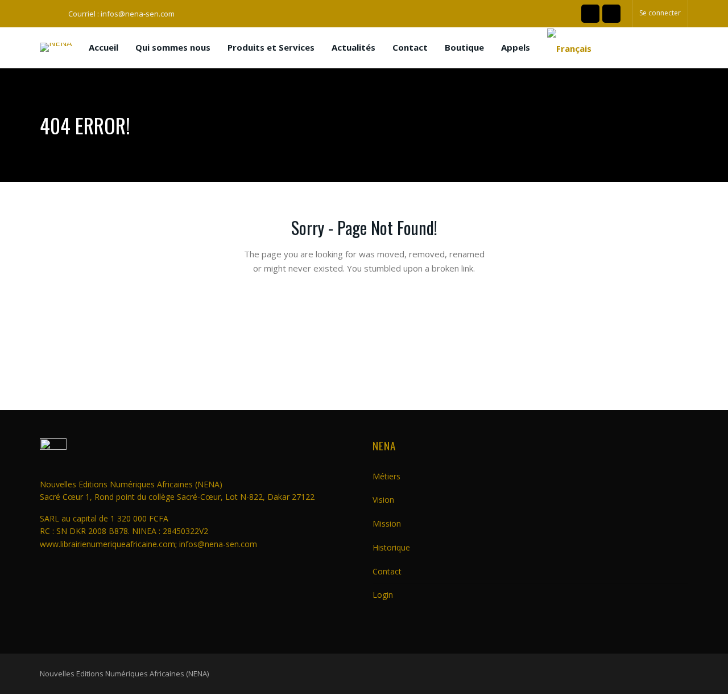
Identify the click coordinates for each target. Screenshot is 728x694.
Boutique (464, 47)
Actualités (353, 47)
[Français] (569, 47)
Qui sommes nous (172, 47)
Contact (410, 47)
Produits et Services (271, 47)
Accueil (103, 47)
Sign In (437, 366)
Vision (383, 499)
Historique (391, 547)
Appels (515, 47)
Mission (387, 523)
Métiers (386, 476)
